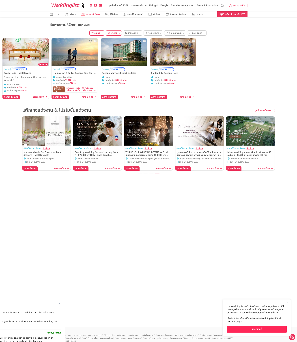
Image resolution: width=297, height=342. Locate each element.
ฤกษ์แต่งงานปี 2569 (118, 5)
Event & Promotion (207, 5)
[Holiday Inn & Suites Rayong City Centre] (75, 52)
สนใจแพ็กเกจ (30, 168)
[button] (25, 145)
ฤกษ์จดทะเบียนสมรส (164, 335)
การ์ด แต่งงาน (206, 335)
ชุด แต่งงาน (218, 335)
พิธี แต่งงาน (162, 338)
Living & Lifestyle (158, 5)
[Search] (222, 5)
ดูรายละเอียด (38, 97)
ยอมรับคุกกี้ (257, 329)
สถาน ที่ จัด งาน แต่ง (95, 335)
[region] (257, 317)
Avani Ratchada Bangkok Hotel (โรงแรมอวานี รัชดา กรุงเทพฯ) (201, 158)
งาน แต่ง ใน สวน (149, 338)
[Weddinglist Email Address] (100, 5)
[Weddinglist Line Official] (95, 5)
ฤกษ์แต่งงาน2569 (148, 335)
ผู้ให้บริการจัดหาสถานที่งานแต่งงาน (186, 335)
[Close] (287, 302)
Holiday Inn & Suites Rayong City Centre (74, 73)
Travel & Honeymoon (182, 5)
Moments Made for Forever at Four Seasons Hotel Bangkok (42, 154)
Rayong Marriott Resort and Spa (119, 73)
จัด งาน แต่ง (109, 335)
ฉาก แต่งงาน (120, 338)
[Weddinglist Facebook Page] (91, 5)
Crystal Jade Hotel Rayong (17, 73)
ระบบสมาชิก (239, 5)
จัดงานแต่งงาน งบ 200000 (179, 338)
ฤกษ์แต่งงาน (121, 335)
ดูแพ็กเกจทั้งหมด (263, 110)
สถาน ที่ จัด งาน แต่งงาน (76, 335)
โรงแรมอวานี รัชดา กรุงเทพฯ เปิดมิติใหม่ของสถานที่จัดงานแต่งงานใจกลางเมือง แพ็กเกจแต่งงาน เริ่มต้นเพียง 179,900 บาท (199, 154)
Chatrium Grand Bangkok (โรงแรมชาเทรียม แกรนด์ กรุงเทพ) (149, 158)
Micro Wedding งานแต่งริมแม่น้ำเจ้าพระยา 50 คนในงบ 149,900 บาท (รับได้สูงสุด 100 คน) (249, 154)
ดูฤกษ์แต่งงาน (133, 335)
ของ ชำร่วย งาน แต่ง (73, 338)
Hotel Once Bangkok (88, 158)
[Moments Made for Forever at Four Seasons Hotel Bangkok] (46, 130)
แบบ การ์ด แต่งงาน (134, 338)
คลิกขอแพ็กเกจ (11, 97)
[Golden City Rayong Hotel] (173, 52)
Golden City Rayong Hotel (165, 73)
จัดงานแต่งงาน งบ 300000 (201, 338)
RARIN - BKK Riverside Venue (244, 158)
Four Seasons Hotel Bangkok (41, 158)
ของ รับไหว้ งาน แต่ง (90, 338)
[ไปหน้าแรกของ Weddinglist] (68, 5)
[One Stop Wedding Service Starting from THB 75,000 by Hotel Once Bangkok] (97, 130)
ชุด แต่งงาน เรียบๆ (106, 338)
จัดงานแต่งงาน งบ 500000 (222, 338)
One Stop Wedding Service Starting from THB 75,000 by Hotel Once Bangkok (96, 154)
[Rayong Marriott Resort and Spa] (124, 52)
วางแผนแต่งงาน (139, 5)
